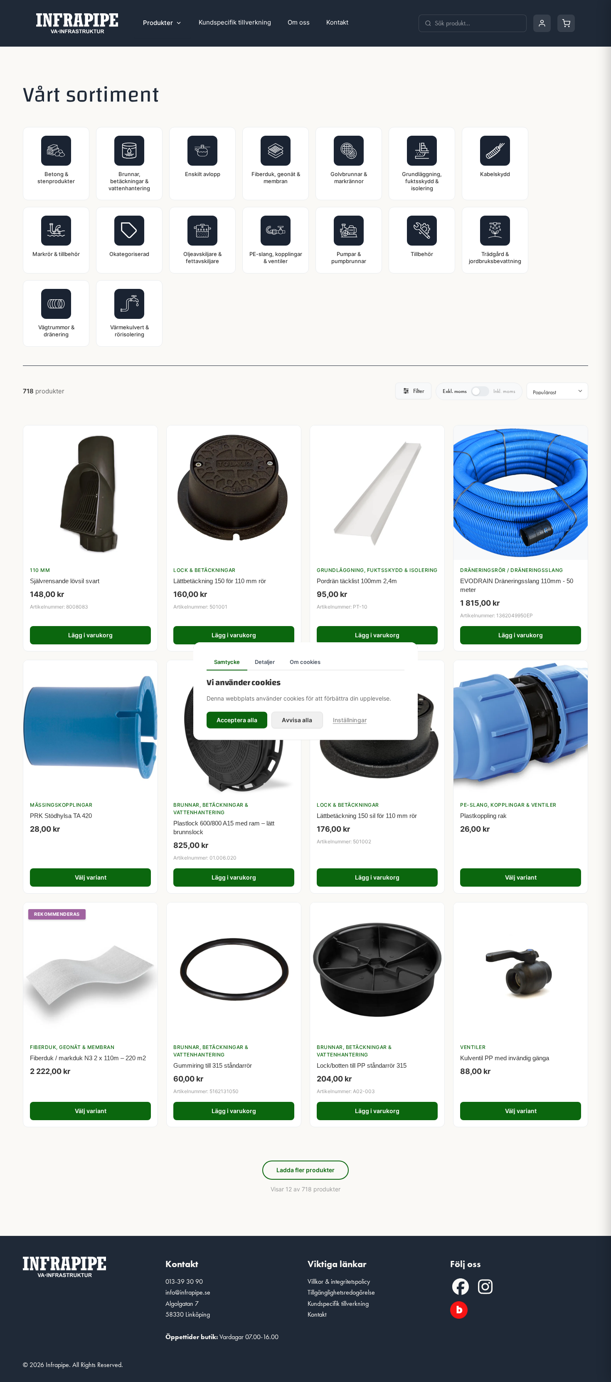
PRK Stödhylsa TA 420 (61, 815)
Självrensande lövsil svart (64, 580)
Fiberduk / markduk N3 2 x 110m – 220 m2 (88, 1057)
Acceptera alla (237, 719)
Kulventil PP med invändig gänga (504, 1057)
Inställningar (350, 719)
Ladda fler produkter (305, 1169)
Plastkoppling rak (483, 815)
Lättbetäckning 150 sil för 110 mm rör (367, 815)
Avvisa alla (297, 719)
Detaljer (265, 662)
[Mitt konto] (542, 23)
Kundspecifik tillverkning (235, 22)
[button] (460, 1286)
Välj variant (90, 877)
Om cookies (305, 662)
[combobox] (477, 23)
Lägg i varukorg (90, 635)
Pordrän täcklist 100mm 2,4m (357, 580)
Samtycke (227, 662)
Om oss (299, 22)
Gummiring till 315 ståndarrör (212, 1065)
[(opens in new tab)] (459, 1308)
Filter (418, 391)
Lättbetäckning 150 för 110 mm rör (219, 580)
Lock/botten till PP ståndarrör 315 (362, 1065)
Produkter (158, 23)
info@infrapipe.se (187, 1292)
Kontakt (337, 22)
